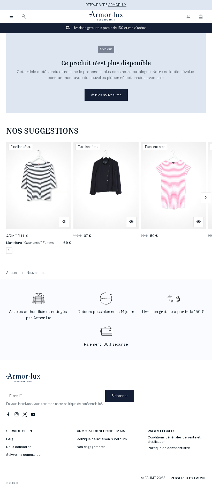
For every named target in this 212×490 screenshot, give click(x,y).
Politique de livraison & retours (102, 439)
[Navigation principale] (11, 16)
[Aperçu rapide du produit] (64, 222)
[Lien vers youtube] (33, 415)
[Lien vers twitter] (25, 415)
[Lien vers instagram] (16, 415)
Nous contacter (18, 447)
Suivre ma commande (23, 455)
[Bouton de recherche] (24, 16)
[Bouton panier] (200, 16)
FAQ (9, 439)
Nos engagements (91, 447)
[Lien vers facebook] (8, 415)
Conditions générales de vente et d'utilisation (174, 439)
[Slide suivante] (206, 198)
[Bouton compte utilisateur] (188, 16)
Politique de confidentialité (169, 448)
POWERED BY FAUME (188, 478)
